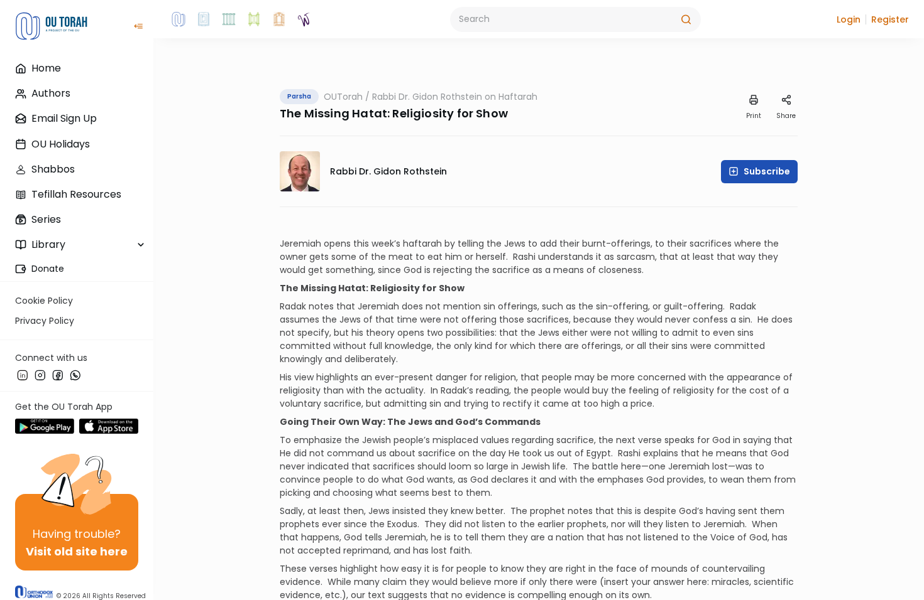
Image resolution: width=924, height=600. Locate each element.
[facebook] (57, 374)
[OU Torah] (178, 19)
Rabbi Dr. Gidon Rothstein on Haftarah (454, 96)
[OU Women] (304, 19)
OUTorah (343, 96)
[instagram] (40, 374)
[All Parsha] (254, 19)
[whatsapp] (75, 374)
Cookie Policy (44, 300)
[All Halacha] (229, 19)
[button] (849, 19)
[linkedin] (22, 374)
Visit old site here (77, 551)
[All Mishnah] (204, 19)
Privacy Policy (44, 320)
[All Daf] (279, 19)
